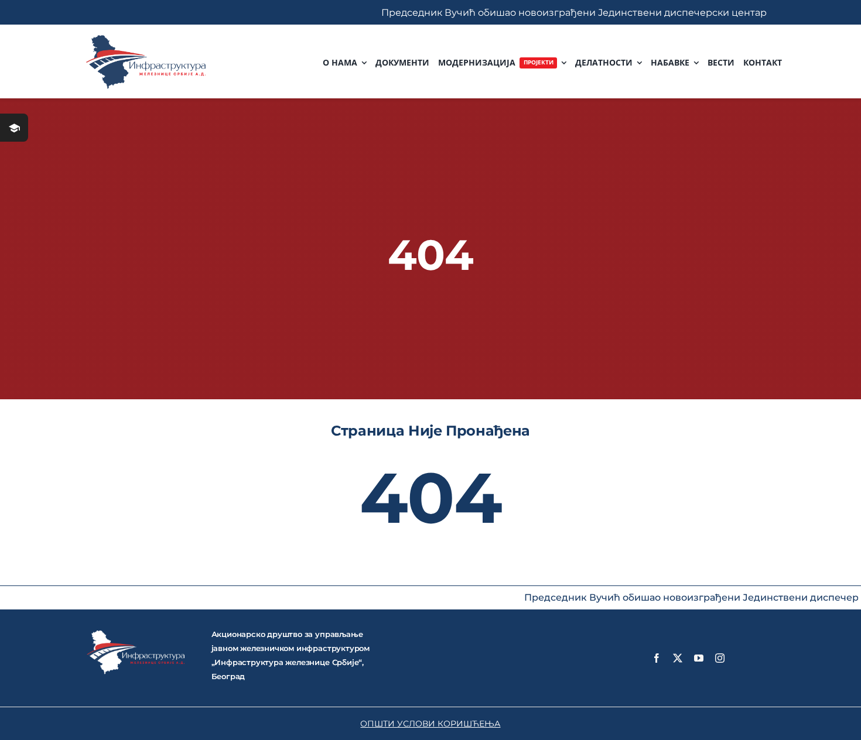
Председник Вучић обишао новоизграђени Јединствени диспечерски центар (546, 12)
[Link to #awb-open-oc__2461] (14, 128)
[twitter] (677, 658)
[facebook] (656, 658)
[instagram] (720, 658)
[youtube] (698, 658)
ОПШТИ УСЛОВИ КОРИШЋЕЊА (430, 723)
